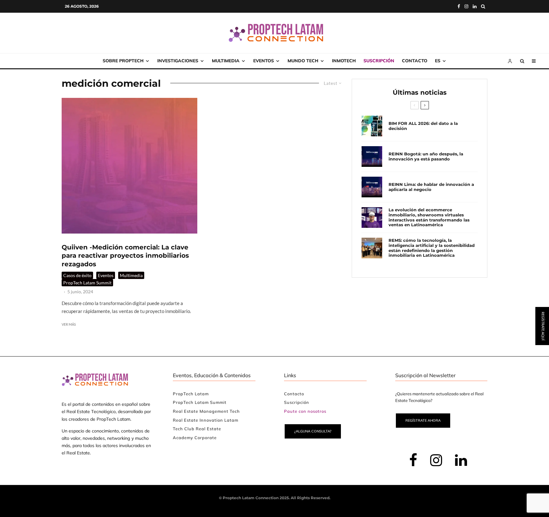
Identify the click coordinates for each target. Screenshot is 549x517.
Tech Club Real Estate (197, 428)
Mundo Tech (303, 61)
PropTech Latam (191, 393)
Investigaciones (177, 61)
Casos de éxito (77, 275)
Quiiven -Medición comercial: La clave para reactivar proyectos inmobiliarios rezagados (125, 255)
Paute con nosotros (305, 411)
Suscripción (378, 61)
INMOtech (344, 61)
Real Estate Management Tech (206, 411)
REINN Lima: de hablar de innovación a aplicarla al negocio (431, 187)
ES (437, 61)
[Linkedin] (475, 6)
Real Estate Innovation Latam (205, 420)
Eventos (263, 61)
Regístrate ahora (423, 420)
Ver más (69, 324)
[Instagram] (466, 6)
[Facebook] (458, 6)
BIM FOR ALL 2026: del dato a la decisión (423, 126)
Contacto (414, 61)
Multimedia (226, 61)
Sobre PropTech (123, 61)
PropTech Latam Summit (87, 282)
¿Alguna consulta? (312, 431)
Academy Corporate (195, 437)
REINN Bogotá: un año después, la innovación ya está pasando (426, 156)
